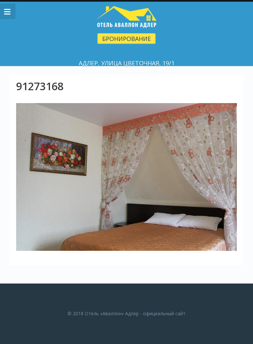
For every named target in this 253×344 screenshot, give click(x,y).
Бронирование (126, 39)
